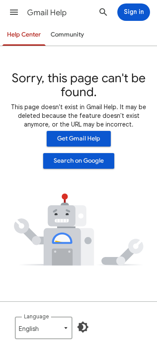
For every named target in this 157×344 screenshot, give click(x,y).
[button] (13, 12)
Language (36, 316)
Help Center (24, 34)
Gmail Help (47, 12)
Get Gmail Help (78, 138)
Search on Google (79, 160)
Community (67, 34)
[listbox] (43, 328)
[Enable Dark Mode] (82, 327)
